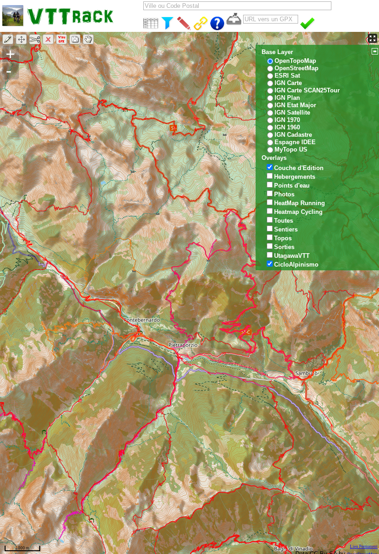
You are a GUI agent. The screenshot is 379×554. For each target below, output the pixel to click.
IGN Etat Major (295, 105)
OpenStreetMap (296, 68)
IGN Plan (287, 97)
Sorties (284, 247)
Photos (284, 194)
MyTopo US (291, 149)
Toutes (283, 220)
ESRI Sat (287, 75)
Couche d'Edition (299, 167)
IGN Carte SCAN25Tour (307, 90)
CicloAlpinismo (296, 264)
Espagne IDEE (295, 142)
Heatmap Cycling (298, 211)
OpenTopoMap (295, 60)
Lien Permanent (364, 546)
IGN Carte (288, 82)
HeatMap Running (299, 203)
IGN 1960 (287, 127)
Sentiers (286, 229)
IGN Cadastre (293, 134)
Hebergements (294, 176)
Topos (283, 238)
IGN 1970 (287, 119)
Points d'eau (292, 185)
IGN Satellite (292, 112)
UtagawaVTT (292, 255)
